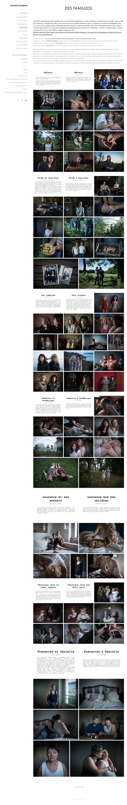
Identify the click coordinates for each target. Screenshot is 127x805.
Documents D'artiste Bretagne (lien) (15, 92)
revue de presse (22, 76)
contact (25, 89)
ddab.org (49, 34)
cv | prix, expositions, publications (17, 79)
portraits (24, 62)
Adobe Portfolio (81, 799)
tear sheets (24, 59)
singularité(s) (23, 38)
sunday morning (22, 31)
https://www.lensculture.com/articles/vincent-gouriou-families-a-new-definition (78, 45)
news (25, 72)
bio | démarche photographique (17, 82)
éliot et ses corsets (21, 48)
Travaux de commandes (19, 55)
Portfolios (23, 13)
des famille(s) (23, 27)
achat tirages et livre (21, 86)
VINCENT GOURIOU (19, 5)
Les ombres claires (21, 17)
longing (25, 34)
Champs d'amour (22, 20)
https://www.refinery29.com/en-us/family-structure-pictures (80, 43)
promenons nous (22, 24)
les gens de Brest (22, 45)
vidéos (25, 69)
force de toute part (21, 41)
